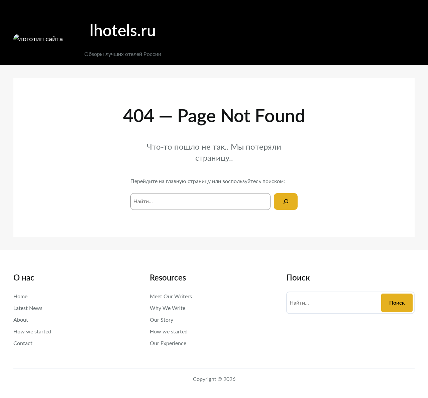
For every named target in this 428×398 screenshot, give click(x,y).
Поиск (397, 303)
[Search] (286, 201)
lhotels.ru (123, 31)
